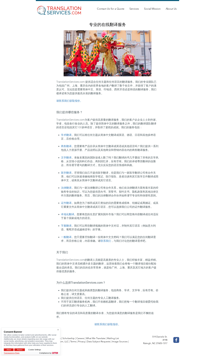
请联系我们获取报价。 (69, 100)
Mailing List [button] (113, 338)
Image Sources (120, 341)
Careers (80, 338)
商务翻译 (66, 146)
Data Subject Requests (98, 341)
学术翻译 (66, 134)
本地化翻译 (67, 214)
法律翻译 (66, 187)
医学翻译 (66, 172)
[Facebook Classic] (176, 340)
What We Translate (95, 338)
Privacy (81, 341)
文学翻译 (66, 157)
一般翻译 (66, 237)
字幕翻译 (66, 225)
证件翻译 (66, 202)
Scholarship (68, 338)
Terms (73, 341)
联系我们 (105, 240)
